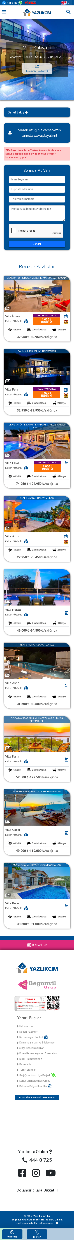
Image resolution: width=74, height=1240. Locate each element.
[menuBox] (4, 12)
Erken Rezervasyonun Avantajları (38, 1053)
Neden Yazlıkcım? (29, 1031)
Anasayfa (15, 56)
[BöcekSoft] (57, 1223)
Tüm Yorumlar (27, 1069)
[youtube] (50, 1173)
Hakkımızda (26, 1026)
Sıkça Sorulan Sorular (31, 1048)
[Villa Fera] (37, 367)
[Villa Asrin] (37, 660)
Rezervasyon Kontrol (31, 1037)
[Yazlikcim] (37, 12)
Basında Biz (26, 1064)
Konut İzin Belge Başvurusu (34, 1080)
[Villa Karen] (37, 880)
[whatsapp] (21, 3)
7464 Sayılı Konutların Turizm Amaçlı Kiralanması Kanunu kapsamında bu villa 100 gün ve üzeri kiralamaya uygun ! (33, 154)
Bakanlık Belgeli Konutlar (33, 1086)
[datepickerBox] (66, 316)
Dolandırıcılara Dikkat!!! (37, 1190)
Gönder (37, 243)
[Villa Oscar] (37, 807)
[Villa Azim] (37, 513)
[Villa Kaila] (37, 734)
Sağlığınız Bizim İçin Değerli (34, 1075)
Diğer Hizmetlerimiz (30, 1058)
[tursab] (31, 2)
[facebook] (23, 1173)
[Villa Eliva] (37, 440)
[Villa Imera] (37, 293)
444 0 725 (40, 1160)
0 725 (12, 3)
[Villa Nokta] (37, 587)
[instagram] (36, 1173)
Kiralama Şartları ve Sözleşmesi (37, 1042)
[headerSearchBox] (68, 12)
